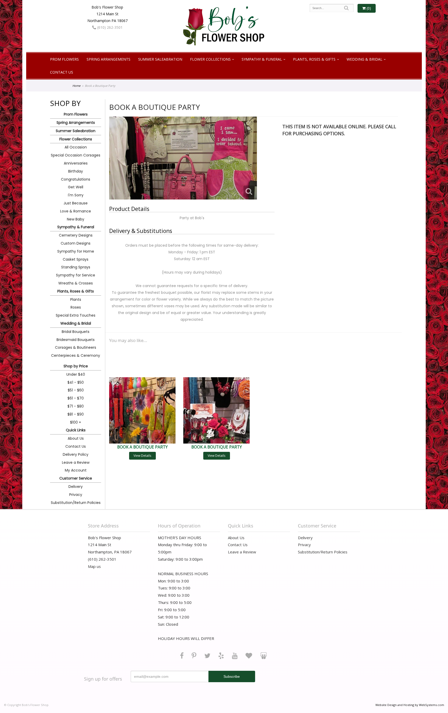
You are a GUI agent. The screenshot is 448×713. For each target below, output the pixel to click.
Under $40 (75, 374)
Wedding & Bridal (364, 59)
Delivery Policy (75, 454)
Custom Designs (75, 243)
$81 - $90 (75, 414)
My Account (76, 470)
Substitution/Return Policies (76, 502)
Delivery (75, 486)
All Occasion (76, 147)
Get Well (75, 187)
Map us (94, 566)
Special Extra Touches (75, 315)
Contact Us (61, 72)
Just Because (76, 203)
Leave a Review (75, 462)
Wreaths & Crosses (75, 283)
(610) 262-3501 (109, 27)
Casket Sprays (75, 259)
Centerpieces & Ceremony (75, 355)
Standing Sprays (75, 267)
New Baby (75, 219)
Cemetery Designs (76, 235)
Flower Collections (210, 59)
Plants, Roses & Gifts (314, 59)
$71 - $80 (75, 406)
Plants (75, 299)
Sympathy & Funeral (262, 59)
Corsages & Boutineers (75, 347)
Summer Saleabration (160, 59)
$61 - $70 (75, 398)
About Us (76, 438)
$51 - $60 (76, 390)
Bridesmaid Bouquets (76, 339)
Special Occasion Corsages (75, 155)
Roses (76, 307)
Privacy (75, 494)
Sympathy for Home (75, 251)
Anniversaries (76, 163)
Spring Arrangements (108, 59)
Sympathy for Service (75, 275)
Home (76, 86)
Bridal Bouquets (75, 331)
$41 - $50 (75, 382)
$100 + (75, 422)
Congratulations (75, 179)
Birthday (75, 171)
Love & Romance (75, 211)
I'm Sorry (75, 195)
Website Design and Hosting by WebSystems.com (409, 705)
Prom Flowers (64, 59)
